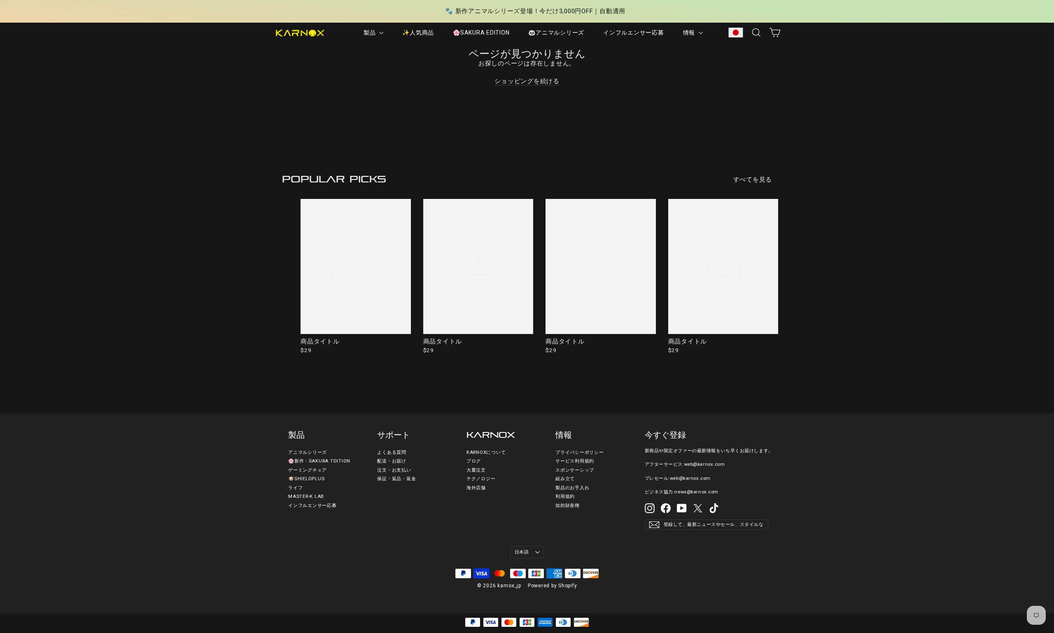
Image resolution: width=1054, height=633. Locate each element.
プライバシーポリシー (579, 452)
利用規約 (565, 496)
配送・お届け (391, 461)
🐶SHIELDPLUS (306, 478)
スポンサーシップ (574, 470)
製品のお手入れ (572, 488)
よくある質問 (391, 452)
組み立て (565, 478)
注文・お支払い (394, 470)
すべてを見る (752, 179)
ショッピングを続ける (527, 81)
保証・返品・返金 (396, 478)
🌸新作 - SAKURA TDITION (319, 461)
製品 (370, 32)
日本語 (522, 552)
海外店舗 (476, 488)
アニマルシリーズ (307, 452)
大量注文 (476, 470)
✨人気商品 (418, 32)
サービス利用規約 (574, 461)
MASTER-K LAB (306, 496)
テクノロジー (481, 478)
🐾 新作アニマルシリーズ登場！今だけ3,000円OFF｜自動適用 (535, 11)
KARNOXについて (486, 452)
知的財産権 (567, 505)
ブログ (473, 461)
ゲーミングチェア (307, 470)
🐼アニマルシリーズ (556, 32)
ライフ (295, 488)
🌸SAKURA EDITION (481, 32)
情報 (690, 32)
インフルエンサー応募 (633, 32)
